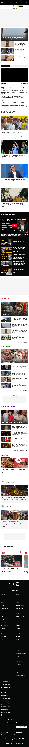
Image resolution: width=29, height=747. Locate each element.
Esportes (5, 346)
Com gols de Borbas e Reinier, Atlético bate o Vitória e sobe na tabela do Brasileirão (10, 570)
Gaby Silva (7, 552)
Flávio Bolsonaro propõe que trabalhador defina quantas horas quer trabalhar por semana (14, 131)
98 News (14, 65)
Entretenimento (8, 406)
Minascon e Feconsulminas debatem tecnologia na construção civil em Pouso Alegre (13, 524)
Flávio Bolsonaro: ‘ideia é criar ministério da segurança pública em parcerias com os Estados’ (13, 157)
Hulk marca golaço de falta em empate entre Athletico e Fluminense (14, 361)
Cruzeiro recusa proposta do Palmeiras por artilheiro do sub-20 (19, 385)
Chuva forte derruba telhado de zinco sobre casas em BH (14, 313)
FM (27, 83)
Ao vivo (8, 6)
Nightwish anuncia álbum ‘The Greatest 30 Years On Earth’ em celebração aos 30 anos (19, 433)
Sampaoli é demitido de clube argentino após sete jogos (19, 367)
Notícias (5, 298)
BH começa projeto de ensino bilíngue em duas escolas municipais (18, 337)
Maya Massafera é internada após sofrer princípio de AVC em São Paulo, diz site (19, 427)
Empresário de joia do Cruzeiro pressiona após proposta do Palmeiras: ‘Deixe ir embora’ (19, 373)
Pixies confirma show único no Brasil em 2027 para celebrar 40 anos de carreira (19, 445)
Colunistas (8, 546)
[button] (26, 2)
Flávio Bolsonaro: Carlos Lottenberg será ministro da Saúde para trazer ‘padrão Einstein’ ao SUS (14, 205)
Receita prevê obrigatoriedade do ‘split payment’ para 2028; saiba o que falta (20, 319)
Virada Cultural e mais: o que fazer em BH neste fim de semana (20, 439)
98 (5, 65)
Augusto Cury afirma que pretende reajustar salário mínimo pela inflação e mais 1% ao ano (14, 180)
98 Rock (23, 65)
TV (23, 83)
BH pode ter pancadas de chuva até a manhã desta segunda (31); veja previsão (19, 325)
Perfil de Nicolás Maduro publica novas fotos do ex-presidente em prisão (19, 331)
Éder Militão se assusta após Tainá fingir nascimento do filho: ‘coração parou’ (13, 421)
